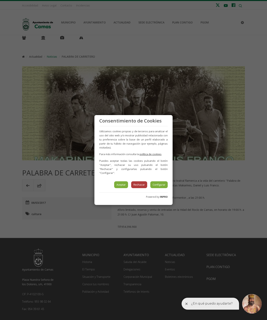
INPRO (164, 196)
